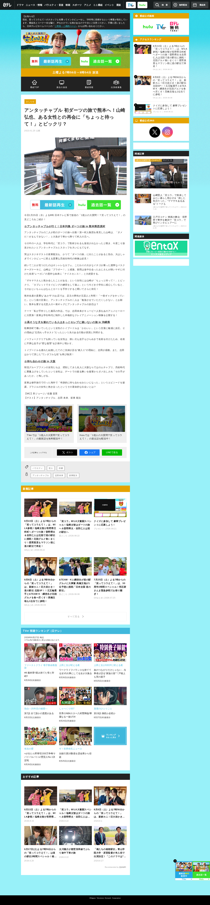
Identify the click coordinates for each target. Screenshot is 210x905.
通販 (118, 5)
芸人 (51, 468)
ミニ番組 (98, 5)
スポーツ (77, 5)
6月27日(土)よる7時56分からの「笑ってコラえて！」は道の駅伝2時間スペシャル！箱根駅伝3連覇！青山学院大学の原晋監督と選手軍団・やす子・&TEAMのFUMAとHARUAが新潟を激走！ (40, 853)
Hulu (99, 205)
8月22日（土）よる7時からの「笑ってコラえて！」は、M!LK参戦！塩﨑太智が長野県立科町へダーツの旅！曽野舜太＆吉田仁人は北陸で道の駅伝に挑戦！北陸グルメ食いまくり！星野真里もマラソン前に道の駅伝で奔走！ (40, 813)
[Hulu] (100, 61)
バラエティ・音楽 (53, 5)
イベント (109, 5)
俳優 (61, 468)
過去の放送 (61, 87)
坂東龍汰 (73, 475)
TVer (52, 205)
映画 (68, 5)
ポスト (69, 452)
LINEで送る (112, 452)
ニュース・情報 (34, 5)
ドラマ (20, 5)
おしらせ (30, 101)
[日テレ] (7, 5)
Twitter (154, 132)
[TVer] (131, 5)
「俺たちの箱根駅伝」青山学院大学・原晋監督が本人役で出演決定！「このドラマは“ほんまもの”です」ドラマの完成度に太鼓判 (110, 853)
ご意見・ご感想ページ (65, 26)
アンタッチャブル (40, 475)
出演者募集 (116, 87)
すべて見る (74, 616)
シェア (92, 452)
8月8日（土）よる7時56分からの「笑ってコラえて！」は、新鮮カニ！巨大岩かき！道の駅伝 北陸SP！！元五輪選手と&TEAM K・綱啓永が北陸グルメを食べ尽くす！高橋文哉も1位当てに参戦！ (110, 813)
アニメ (87, 5)
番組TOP (34, 87)
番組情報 (89, 87)
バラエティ (37, 468)
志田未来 (59, 475)
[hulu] (142, 5)
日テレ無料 (174, 27)
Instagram (167, 132)
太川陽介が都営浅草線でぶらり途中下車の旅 (74, 851)
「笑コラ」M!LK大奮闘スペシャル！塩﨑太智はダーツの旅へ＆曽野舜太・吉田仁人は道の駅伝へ (75, 813)
